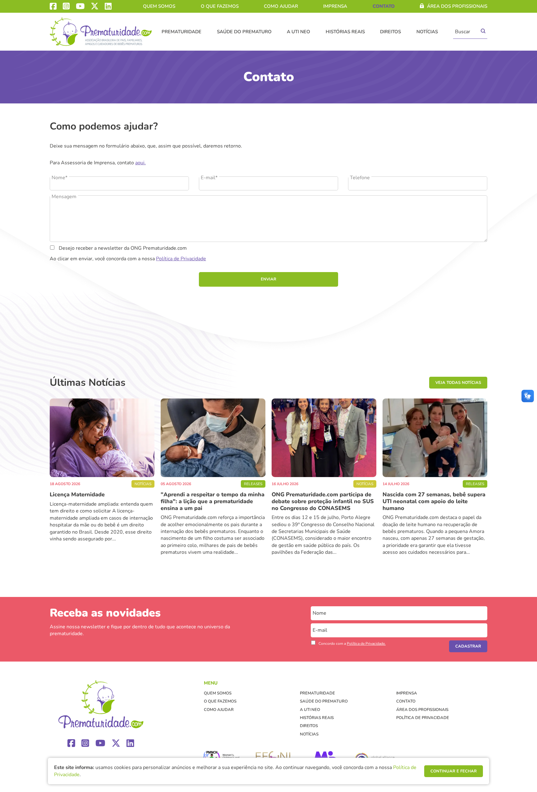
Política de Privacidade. (366, 643)
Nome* (59, 177)
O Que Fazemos (220, 6)
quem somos (159, 6)
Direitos (390, 32)
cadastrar (468, 646)
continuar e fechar (453, 771)
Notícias (427, 32)
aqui (140, 162)
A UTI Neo (298, 32)
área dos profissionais (457, 6)
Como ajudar (281, 6)
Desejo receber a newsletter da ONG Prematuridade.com (122, 248)
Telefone (360, 177)
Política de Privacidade (181, 258)
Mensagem (64, 196)
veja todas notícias (458, 382)
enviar (268, 279)
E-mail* (209, 177)
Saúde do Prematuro (244, 32)
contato (384, 6)
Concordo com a (352, 643)
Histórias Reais (345, 32)
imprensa (335, 6)
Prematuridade (181, 32)
